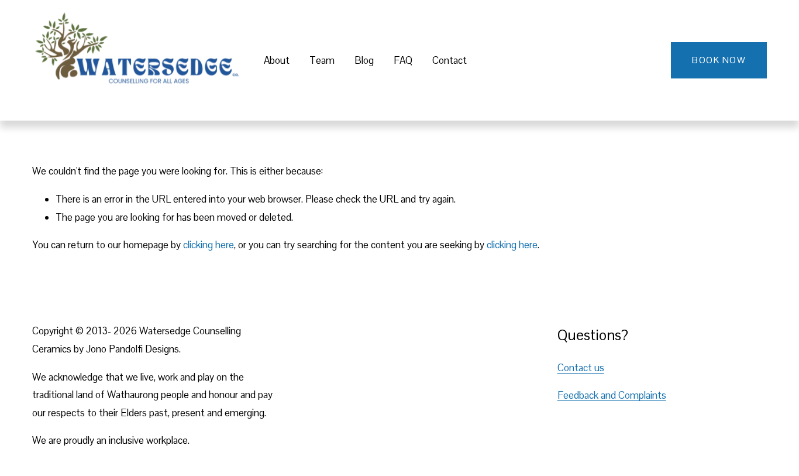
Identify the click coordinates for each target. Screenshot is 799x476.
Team (322, 60)
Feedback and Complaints (611, 395)
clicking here (208, 244)
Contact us (580, 367)
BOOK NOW (719, 60)
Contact (449, 60)
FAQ (403, 60)
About (277, 60)
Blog (364, 60)
